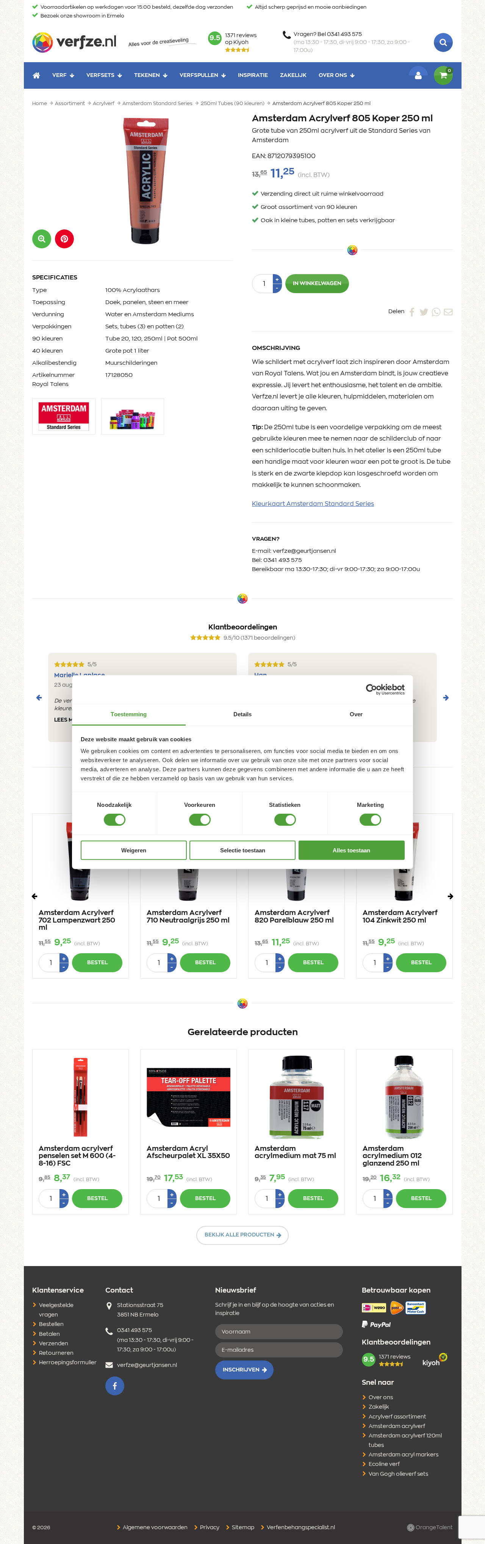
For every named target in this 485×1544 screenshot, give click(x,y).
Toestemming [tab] (129, 714)
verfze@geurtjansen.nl (304, 551)
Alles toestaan (351, 850)
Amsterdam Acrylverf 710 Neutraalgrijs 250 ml (188, 917)
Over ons (333, 75)
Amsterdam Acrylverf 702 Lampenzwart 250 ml (77, 921)
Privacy (209, 1527)
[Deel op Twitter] (424, 311)
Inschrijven (241, 1370)
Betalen (49, 1334)
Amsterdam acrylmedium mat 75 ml (295, 1152)
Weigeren (133, 850)
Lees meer (69, 720)
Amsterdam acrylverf (397, 1426)
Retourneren (56, 1353)
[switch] (200, 820)
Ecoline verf (384, 1464)
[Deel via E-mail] (448, 311)
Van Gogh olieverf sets (398, 1474)
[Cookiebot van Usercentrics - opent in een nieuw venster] (371, 689)
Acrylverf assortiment (397, 1417)
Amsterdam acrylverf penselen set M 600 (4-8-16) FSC (77, 1156)
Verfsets (100, 75)
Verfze (74, 42)
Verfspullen (199, 75)
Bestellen (51, 1324)
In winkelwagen (317, 283)
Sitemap (242, 1527)
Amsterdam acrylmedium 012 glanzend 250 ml (392, 1156)
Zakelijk (293, 75)
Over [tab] (356, 714)
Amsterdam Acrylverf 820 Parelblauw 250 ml (294, 917)
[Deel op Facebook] (411, 311)
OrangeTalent (434, 1527)
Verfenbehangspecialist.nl (300, 1527)
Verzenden (53, 1343)
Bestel (97, 962)
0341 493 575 (282, 560)
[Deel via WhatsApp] (436, 311)
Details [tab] (242, 714)
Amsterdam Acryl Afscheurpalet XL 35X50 (188, 1152)
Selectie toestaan (242, 850)
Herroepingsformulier (68, 1362)
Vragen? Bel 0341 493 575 (352, 42)
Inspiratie (253, 75)
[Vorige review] (39, 698)
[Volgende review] (446, 698)
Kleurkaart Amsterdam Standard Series (313, 504)
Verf (59, 75)
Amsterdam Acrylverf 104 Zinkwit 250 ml (400, 917)
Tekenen (147, 75)
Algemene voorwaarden (155, 1527)
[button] (64, 238)
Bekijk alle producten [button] (239, 1235)
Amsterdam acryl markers (403, 1455)
